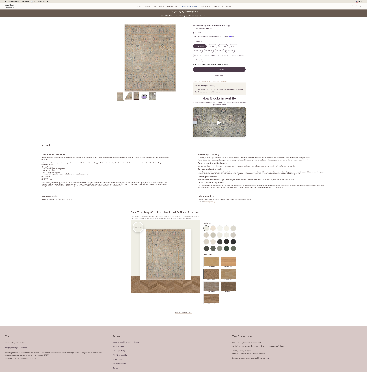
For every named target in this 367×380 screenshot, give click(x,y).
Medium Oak (228, 278)
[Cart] (361, 6)
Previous (117, 58)
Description (46, 145)
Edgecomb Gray (206, 235)
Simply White (226, 228)
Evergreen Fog (220, 248)
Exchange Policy (119, 351)
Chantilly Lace (220, 228)
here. (267, 358)
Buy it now (219, 75)
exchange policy (209, 202)
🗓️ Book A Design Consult (39, 2)
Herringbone (211, 278)
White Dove (206, 228)
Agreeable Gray (233, 235)
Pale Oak (233, 228)
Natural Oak (228, 266)
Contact (116, 368)
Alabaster (220, 235)
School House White (213, 242)
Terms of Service (119, 364)
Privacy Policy (118, 359)
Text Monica (25, 2)
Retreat (233, 248)
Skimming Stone (206, 242)
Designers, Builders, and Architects (126, 342)
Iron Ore (220, 242)
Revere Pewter (213, 235)
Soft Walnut (211, 303)
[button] (138, 6)
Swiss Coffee (213, 228)
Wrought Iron (206, 248)
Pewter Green (213, 248)
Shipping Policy (118, 346)
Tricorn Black (233, 242)
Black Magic (226, 242)
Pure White (226, 235)
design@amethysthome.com (16, 348)
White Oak (211, 266)
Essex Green (226, 248)
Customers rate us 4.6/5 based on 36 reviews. (210, 81)
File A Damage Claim (120, 355)
